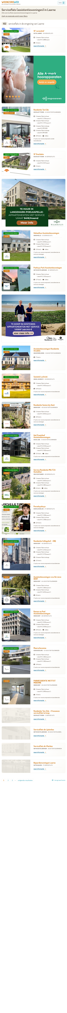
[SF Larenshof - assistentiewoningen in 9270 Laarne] (16, 40)
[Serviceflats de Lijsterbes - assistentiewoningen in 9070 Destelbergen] (16, 732)
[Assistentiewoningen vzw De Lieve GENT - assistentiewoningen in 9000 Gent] (16, 589)
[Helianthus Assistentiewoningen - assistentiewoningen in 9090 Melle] (16, 245)
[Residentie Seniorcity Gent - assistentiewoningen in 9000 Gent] (16, 415)
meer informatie (39, 46)
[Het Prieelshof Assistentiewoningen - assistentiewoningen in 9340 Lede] (16, 447)
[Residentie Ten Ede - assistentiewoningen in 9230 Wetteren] (16, 127)
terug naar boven (59, 780)
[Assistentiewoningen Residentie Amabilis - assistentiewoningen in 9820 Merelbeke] (16, 358)
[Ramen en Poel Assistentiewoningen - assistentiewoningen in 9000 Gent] (16, 624)
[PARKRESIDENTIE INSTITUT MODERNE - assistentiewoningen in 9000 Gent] (16, 691)
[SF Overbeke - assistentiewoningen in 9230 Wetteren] (16, 163)
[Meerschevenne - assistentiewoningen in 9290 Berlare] (16, 659)
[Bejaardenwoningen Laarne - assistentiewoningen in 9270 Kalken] (16, 766)
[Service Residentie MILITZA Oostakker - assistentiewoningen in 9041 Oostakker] (16, 483)
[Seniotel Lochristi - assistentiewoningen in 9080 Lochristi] (16, 386)
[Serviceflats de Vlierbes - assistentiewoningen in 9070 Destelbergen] (16, 749)
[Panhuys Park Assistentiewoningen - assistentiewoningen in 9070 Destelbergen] (16, 278)
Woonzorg (10, 2)
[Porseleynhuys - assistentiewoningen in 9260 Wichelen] (16, 518)
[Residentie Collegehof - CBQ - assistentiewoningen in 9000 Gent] (16, 554)
